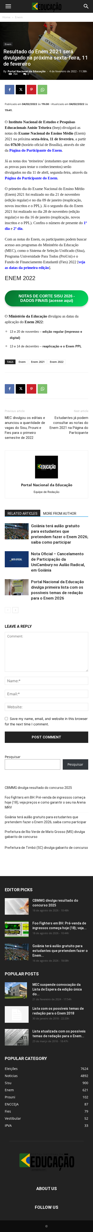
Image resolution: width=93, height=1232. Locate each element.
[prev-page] (8, 610)
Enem (19, 17)
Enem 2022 (56, 362)
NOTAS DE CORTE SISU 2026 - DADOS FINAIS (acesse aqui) (47, 298)
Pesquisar (13, 757)
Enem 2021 (38, 362)
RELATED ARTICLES (22, 513)
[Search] (86, 6)
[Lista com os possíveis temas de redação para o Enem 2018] (17, 1014)
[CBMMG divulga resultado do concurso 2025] (17, 906)
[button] (8, 6)
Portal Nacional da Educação (27, 71)
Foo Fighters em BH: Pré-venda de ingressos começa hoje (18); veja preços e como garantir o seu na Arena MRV (45, 802)
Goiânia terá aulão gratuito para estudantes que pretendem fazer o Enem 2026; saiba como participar (45, 819)
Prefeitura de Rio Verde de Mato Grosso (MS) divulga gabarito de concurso (45, 834)
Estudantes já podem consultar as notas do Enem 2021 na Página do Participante (69, 425)
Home (6, 17)
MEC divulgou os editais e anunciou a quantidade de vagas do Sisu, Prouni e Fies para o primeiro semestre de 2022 (25, 428)
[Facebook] (9, 89)
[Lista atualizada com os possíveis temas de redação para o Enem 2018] (17, 1037)
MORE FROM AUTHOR (59, 513)
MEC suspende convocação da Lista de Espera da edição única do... (57, 989)
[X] (20, 89)
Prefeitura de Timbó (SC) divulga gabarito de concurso (46, 848)
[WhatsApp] (42, 89)
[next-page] (15, 610)
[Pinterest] (31, 89)
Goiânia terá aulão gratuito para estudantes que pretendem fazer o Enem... (60, 950)
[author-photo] (46, 478)
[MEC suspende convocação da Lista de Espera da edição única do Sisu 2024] (16, 990)
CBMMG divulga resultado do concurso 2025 (38, 788)
